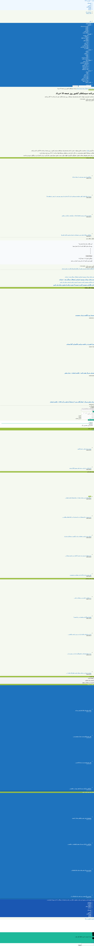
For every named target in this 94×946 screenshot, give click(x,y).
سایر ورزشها (85, 81)
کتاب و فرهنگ (85, 69)
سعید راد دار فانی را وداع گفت (84, 448)
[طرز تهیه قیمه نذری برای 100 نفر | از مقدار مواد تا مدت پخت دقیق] (70, 761)
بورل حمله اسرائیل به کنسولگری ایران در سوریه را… (79, 653)
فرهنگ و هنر (88, 60)
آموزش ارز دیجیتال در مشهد (88, 682)
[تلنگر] (91, 18)
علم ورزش (85, 77)
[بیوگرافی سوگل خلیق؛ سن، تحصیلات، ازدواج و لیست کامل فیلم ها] (79, 233)
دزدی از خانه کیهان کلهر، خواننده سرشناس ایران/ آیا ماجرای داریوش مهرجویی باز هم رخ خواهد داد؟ (68, 196)
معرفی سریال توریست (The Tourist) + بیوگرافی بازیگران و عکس (76, 215)
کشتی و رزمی (85, 78)
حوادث (86, 27)
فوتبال (87, 71)
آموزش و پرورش (84, 26)
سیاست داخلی (85, 58)
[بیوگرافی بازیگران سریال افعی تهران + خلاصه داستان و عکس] (70, 787)
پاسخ (92, 942)
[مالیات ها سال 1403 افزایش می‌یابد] (70, 709)
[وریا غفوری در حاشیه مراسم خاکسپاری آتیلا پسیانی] (73, 341)
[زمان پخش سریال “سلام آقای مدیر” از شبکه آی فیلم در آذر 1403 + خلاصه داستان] (73, 399)
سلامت (86, 30)
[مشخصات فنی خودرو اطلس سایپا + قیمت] (70, 816)
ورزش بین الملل (84, 79)
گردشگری (86, 64)
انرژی (87, 41)
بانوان (87, 73)
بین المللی (86, 53)
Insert (80, 945)
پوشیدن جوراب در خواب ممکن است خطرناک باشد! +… (78, 673)
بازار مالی (86, 43)
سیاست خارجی (84, 57)
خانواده (86, 28)
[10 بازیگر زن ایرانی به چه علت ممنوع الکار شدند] (79, 467)
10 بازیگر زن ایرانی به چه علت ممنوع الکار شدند (80, 468)
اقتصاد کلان (85, 40)
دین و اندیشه (85, 68)
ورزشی (89, 70)
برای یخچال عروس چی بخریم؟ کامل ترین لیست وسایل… (78, 555)
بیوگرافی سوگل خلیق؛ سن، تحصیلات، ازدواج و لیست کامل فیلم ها (76, 235)
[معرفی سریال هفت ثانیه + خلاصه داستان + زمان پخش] (73, 370)
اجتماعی (89, 24)
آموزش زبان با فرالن (89, 680)
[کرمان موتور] (74, 275)
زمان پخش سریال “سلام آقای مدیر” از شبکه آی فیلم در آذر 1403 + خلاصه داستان (72, 402)
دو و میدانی (85, 75)
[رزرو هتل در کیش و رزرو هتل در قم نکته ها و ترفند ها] (79, 596)
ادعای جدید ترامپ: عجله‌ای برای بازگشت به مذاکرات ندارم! (77, 536)
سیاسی (89, 49)
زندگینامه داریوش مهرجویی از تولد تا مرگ (81, 177)
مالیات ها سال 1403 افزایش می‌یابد (83, 710)
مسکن (86, 39)
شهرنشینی (86, 31)
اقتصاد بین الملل (84, 37)
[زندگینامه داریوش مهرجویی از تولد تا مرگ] (79, 175)
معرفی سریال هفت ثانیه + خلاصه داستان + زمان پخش (79, 373)
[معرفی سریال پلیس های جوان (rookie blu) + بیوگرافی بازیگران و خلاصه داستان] (70, 869)
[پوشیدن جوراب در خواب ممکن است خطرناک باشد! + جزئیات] (79, 671)
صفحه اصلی (88, 23)
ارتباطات (86, 36)
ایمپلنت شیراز (91, 678)
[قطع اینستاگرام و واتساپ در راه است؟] (79, 615)
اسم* (80, 415)
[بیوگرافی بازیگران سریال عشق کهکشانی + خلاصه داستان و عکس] (70, 843)
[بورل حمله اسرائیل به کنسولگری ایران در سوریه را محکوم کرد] (79, 652)
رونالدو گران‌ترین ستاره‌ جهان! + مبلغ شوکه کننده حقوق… (78, 497)
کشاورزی (86, 48)
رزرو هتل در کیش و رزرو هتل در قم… (82, 597)
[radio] (46, 248)
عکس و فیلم (88, 82)
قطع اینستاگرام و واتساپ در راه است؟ (82, 617)
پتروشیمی (86, 44)
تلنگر (88, 150)
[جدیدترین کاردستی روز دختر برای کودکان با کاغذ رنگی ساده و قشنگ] (70, 895)
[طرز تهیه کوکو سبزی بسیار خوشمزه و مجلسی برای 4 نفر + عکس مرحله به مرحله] (70, 735)
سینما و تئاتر (85, 61)
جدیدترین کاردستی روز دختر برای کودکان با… (81, 896)
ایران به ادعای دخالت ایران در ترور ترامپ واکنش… (79, 634)
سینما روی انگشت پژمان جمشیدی (84, 315)
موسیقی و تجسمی (84, 62)
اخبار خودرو (85, 35)
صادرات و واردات (84, 47)
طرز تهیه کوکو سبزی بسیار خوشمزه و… (82, 736)
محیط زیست (85, 32)
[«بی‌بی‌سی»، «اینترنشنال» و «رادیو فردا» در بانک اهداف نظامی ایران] (79, 515)
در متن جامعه (85, 65)
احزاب (87, 52)
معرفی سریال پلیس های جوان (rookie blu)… (81, 870)
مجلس (86, 51)
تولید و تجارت (85, 45)
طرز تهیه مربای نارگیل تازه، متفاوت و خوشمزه (80, 575)
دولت (87, 56)
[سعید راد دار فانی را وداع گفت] (79, 447)
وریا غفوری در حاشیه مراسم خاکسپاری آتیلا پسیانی (80, 344)
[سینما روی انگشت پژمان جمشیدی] (73, 312)
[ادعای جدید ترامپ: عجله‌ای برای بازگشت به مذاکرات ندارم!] (79, 535)
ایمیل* (79, 417)
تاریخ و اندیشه (85, 66)
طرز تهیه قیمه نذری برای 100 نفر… (83, 762)
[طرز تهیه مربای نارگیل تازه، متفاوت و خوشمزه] (79, 573)
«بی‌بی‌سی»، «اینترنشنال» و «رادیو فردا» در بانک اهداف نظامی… (76, 517)
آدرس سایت (78, 418)
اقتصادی (89, 34)
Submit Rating (89, 256)
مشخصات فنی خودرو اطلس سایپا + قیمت (81, 818)
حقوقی (86, 54)
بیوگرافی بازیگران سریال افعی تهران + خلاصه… (80, 788)
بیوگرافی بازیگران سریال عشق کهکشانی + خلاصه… (79, 844)
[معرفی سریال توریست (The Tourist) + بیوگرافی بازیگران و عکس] (79, 214)
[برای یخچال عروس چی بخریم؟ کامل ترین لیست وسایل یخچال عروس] (79, 554)
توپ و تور (86, 74)
